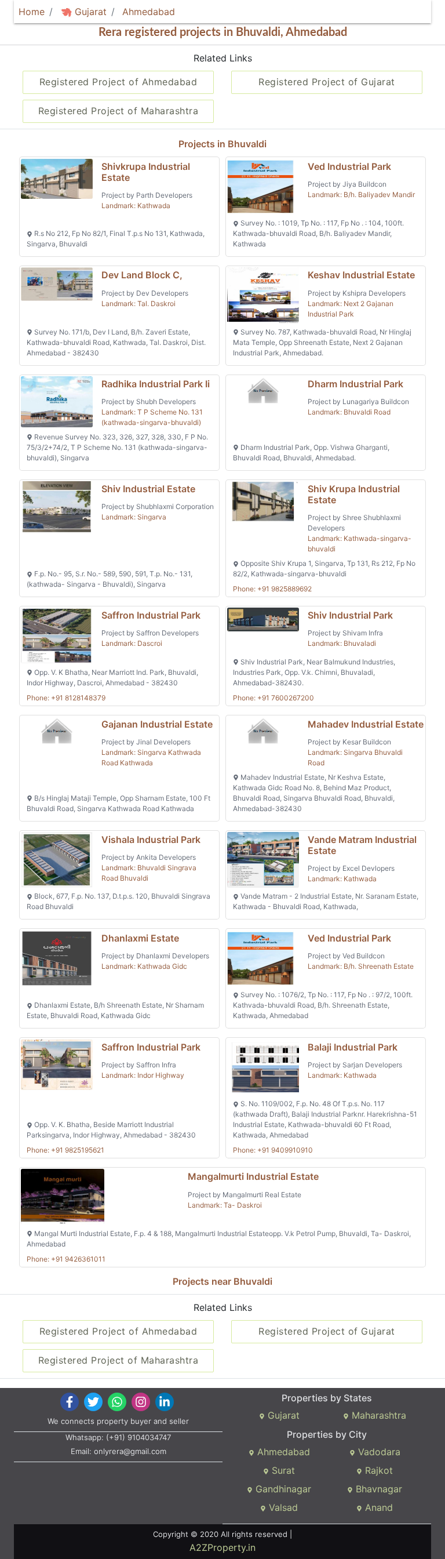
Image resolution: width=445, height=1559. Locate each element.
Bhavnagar (377, 1489)
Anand (377, 1507)
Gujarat (89, 11)
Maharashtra (377, 1415)
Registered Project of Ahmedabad (118, 82)
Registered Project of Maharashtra (118, 111)
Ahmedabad (148, 11)
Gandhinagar (282, 1489)
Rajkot (377, 1470)
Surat (282, 1470)
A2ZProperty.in (222, 1547)
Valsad (282, 1507)
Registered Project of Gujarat (326, 82)
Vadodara (377, 1452)
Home (32, 11)
